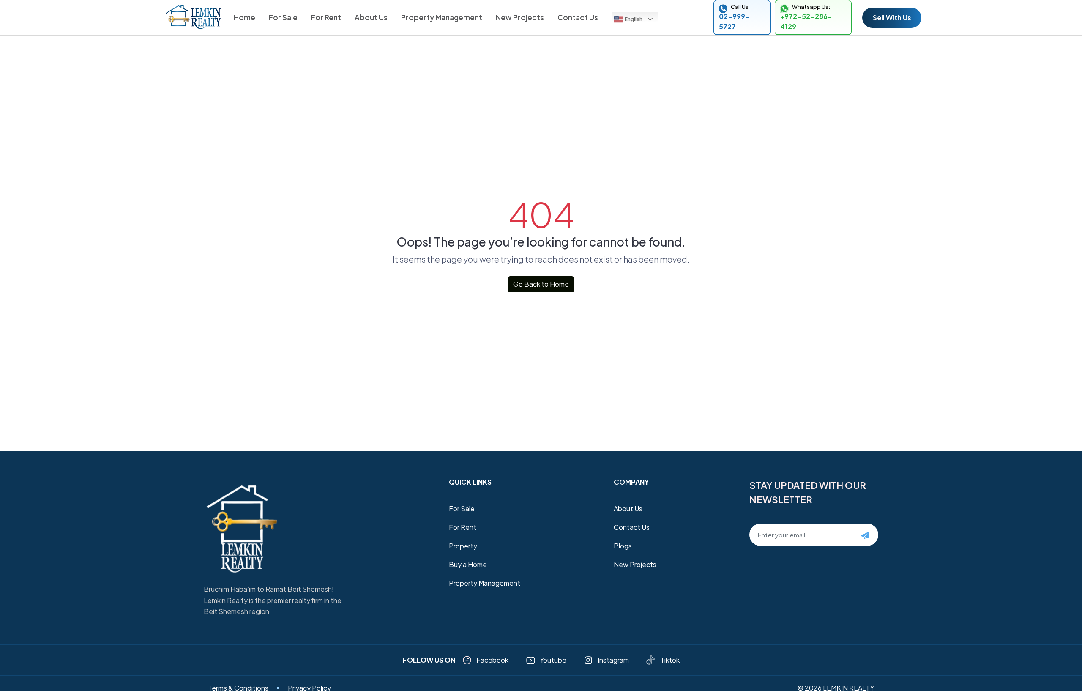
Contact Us (577, 17)
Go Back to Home (541, 284)
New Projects (520, 17)
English (633, 19)
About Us (371, 17)
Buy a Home (468, 564)
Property (463, 545)
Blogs (623, 545)
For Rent (326, 17)
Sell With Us (892, 17)
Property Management (441, 17)
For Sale (283, 17)
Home (244, 17)
